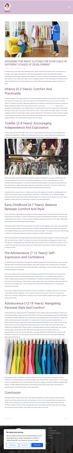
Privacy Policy (52, 430)
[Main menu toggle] (69, 7)
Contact (50, 438)
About (50, 435)
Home (50, 428)
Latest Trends (9, 68)
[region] (25, 439)
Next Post (67, 418)
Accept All (37, 445)
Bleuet (64, 320)
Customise (12, 445)
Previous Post (7, 418)
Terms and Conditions (54, 433)
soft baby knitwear (50, 105)
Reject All (25, 445)
